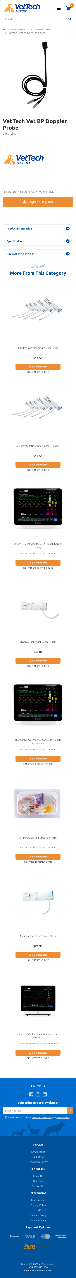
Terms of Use (38, 1200)
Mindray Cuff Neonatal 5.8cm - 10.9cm (37, 445)
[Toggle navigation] (58, 8)
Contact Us (38, 1186)
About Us (38, 1176)
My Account (38, 1151)
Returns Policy (38, 1210)
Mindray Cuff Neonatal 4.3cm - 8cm (38, 347)
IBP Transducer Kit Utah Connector (37, 837)
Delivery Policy (38, 1215)
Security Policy (38, 1220)
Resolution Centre (38, 1161)
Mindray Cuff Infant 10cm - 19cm (38, 641)
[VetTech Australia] (22, 8)
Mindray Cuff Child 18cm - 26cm (38, 936)
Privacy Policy (63, 1117)
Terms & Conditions (42, 1117)
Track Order (38, 1156)
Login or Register (40, 202)
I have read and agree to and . (39, 1117)
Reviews (12, 253)
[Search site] (70, 19)
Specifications (16, 241)
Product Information (19, 228)
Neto (50, 1270)
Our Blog (38, 1180)
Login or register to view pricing (28, 192)
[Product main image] (38, 75)
